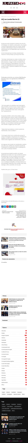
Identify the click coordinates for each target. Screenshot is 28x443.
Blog (11, 441)
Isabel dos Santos (17, 394)
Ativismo (14, 337)
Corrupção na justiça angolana (14, 361)
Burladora (19, 404)
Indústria (3, 394)
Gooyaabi (20, 441)
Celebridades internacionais (16, 408)
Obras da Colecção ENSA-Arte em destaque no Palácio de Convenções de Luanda (17, 246)
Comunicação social (14, 347)
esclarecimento (14, 382)
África (14, 384)
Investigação (9, 394)
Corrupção (14, 356)
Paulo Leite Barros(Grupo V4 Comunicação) (12, 22)
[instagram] (17, 8)
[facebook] (11, 8)
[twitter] (14, 8)
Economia (14, 375)
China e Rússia (14, 344)
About (13, 438)
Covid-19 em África (14, 366)
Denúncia (14, 373)
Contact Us (19, 438)
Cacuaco (3, 406)
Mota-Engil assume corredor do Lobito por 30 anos (18, 252)
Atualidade (14, 340)
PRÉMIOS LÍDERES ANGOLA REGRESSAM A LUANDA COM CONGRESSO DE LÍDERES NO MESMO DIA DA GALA (18, 313)
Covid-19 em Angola (14, 363)
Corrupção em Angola (14, 359)
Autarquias (14, 342)
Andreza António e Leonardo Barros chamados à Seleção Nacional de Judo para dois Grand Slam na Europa (17, 239)
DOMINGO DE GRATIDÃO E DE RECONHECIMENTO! (15, 306)
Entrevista (14, 377)
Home (9, 438)
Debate (14, 370)
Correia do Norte (14, 354)
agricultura (14, 380)
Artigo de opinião (14, 335)
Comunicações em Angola (14, 349)
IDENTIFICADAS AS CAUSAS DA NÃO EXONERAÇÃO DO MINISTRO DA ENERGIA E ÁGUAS (17, 300)
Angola (14, 333)
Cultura (14, 368)
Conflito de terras (14, 351)
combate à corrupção (6, 410)
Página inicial (3, 16)
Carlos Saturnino (17, 406)
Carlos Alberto (10, 406)
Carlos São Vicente (5, 408)
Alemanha (14, 330)
